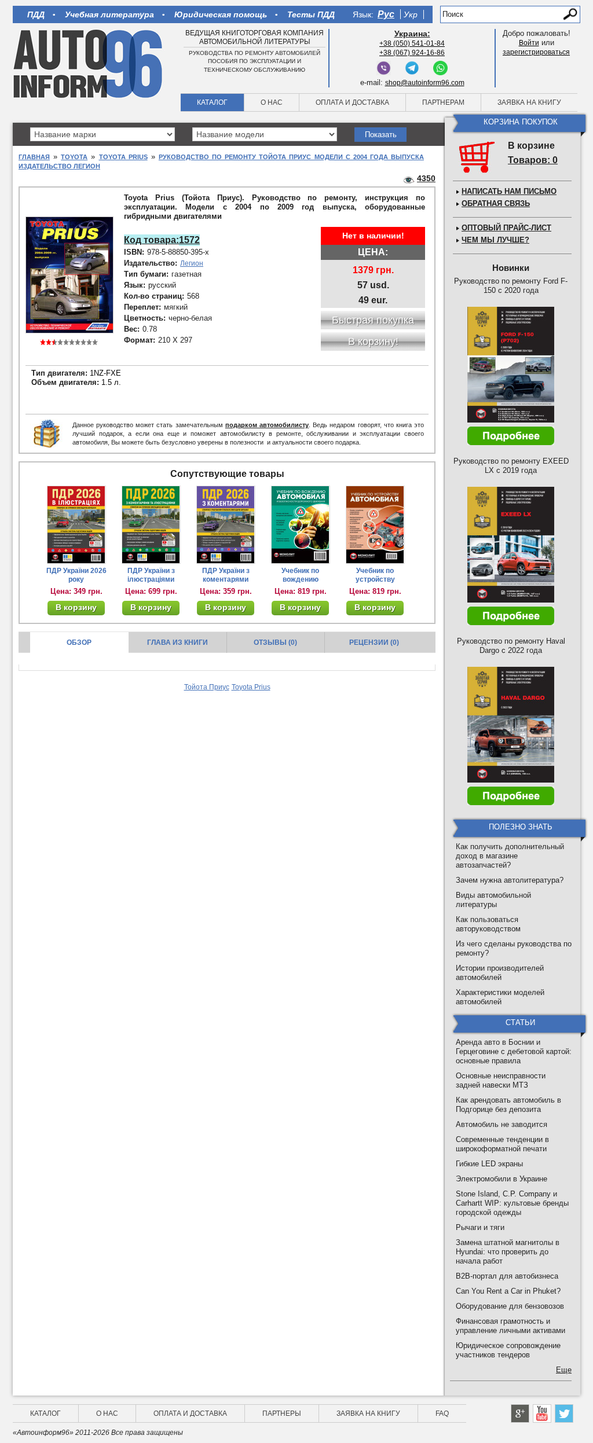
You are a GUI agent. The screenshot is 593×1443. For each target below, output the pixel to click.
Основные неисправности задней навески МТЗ (501, 1080)
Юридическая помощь (220, 14)
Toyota (74, 156)
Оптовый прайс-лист (506, 227)
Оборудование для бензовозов (510, 1306)
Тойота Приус (206, 687)
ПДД (36, 14)
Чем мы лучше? (495, 240)
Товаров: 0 (533, 160)
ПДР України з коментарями (226, 575)
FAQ (442, 1413)
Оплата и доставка (352, 102)
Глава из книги (177, 642)
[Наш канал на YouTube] (542, 1413)
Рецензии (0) (374, 642)
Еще (564, 1369)
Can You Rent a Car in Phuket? (508, 1291)
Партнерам (443, 102)
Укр (411, 14)
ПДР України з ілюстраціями (151, 575)
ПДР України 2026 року (76, 575)
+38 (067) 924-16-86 (412, 53)
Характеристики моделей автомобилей (500, 997)
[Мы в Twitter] (564, 1413)
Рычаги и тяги (480, 1227)
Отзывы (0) (275, 642)
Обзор (79, 642)
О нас (272, 102)
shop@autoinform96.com (424, 83)
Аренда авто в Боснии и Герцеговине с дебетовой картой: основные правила (514, 1051)
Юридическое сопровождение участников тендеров (508, 1350)
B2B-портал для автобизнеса (507, 1276)
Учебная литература (109, 14)
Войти (529, 43)
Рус (386, 14)
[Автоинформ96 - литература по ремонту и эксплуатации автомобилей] (89, 63)
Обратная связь (496, 203)
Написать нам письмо (509, 191)
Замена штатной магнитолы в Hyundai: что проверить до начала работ (507, 1251)
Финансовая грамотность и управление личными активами (510, 1326)
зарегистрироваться (536, 52)
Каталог (212, 102)
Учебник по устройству (375, 575)
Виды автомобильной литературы (493, 900)
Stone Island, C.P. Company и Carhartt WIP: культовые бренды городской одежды (512, 1203)
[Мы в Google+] (520, 1413)
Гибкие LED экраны (489, 1163)
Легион (191, 263)
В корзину (76, 607)
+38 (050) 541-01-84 (412, 43)
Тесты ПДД (311, 14)
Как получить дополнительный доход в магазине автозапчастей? (510, 855)
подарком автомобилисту (267, 424)
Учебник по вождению (300, 575)
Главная (34, 156)
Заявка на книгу (529, 102)
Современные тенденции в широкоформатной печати (502, 1144)
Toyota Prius (123, 156)
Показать (381, 134)
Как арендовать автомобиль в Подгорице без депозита (508, 1105)
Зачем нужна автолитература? (509, 880)
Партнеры (281, 1413)
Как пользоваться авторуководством (488, 924)
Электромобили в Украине (501, 1178)
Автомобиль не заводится (501, 1124)
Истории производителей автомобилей (500, 973)
